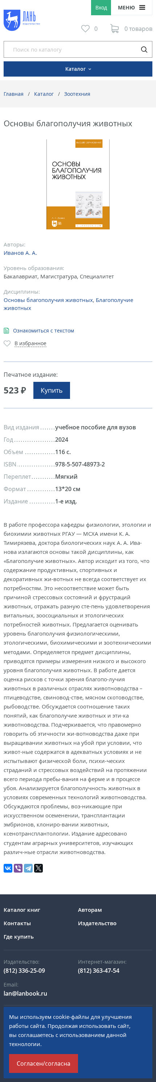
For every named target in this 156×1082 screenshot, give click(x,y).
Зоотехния (77, 93)
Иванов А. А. (20, 252)
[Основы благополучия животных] (78, 184)
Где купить (19, 936)
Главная (14, 93)
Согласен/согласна (43, 1063)
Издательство (97, 923)
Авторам (90, 909)
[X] (38, 868)
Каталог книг (22, 909)
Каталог (44, 93)
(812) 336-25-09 (24, 971)
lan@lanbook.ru (25, 993)
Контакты (17, 923)
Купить (52, 390)
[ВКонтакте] (8, 868)
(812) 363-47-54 (98, 971)
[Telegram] (28, 868)
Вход (101, 7)
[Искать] (144, 49)
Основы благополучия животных (48, 299)
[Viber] (18, 868)
